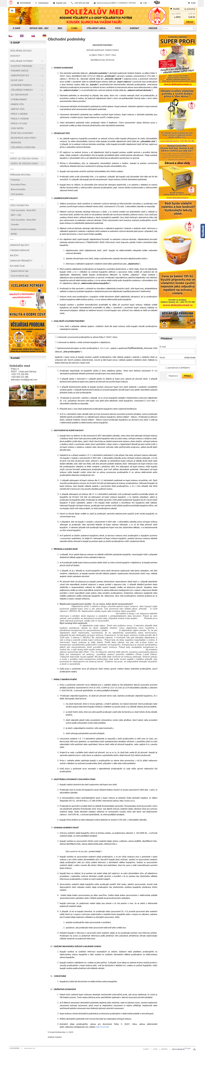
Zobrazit (189, 22)
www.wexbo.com (29, 1048)
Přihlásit (187, 376)
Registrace (173, 376)
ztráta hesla (189, 357)
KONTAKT (164, 1049)
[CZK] (12, 10)
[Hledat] (194, 28)
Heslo (162, 357)
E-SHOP (146, 1049)
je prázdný (190, 9)
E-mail (163, 346)
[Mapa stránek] (194, 1049)
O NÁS (155, 1049)
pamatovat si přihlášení (178, 367)
